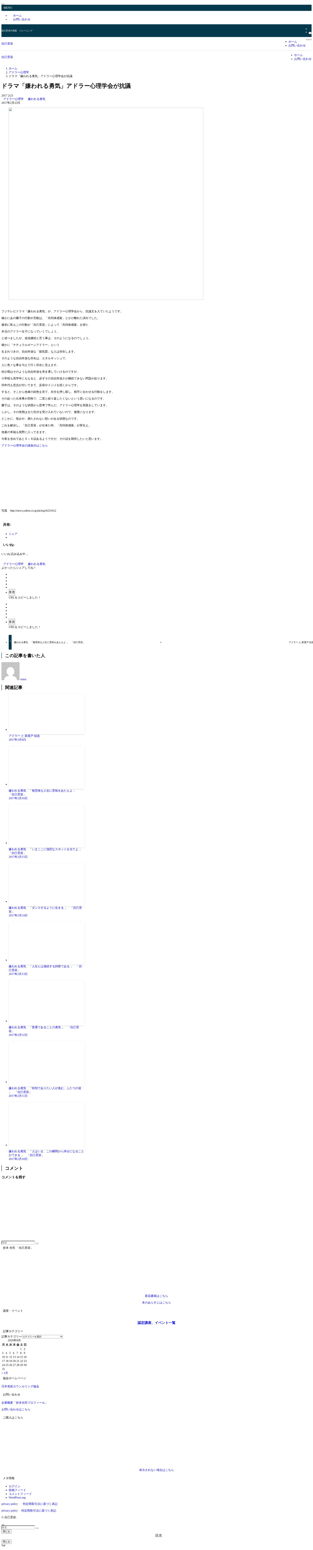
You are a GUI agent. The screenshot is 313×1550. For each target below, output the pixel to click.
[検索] (310, 33)
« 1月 (4, 1372)
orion (23, 679)
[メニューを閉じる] (2, 4)
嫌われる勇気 (36, 98)
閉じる (6, 1531)
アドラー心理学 (13, 98)
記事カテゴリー (11, 1336)
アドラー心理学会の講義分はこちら (24, 445)
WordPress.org (17, 1497)
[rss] (310, 28)
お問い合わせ (21, 19)
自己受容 (7, 43)
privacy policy (9, 1503)
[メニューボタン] (307, 39)
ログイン (14, 1486)
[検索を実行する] (37, 1243)
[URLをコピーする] (12, 592)
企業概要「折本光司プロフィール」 (24, 1402)
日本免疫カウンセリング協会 (20, 1386)
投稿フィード (17, 1490)
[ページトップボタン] (2, 1524)
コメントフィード (20, 1493)
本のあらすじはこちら (156, 1302)
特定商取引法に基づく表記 (40, 1503)
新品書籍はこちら (156, 1295)
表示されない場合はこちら (156, 1469)
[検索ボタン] (310, 39)
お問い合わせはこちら (15, 1409)
